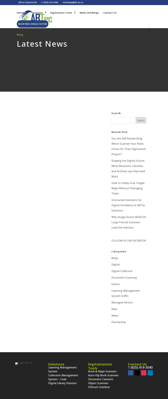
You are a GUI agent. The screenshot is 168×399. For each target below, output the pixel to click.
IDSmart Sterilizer (99, 387)
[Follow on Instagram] (143, 372)
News (114, 315)
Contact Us (110, 12)
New (114, 309)
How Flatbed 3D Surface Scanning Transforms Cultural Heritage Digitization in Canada (60, 262)
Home (20, 12)
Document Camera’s (100, 379)
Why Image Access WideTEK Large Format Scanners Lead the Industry (128, 222)
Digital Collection (122, 271)
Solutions (37, 12)
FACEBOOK (138, 240)
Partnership (118, 322)
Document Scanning (76, 156)
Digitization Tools (61, 12)
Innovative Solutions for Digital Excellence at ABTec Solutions (128, 205)
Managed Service (122, 302)
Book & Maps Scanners (102, 371)
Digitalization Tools (100, 366)
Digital (60, 156)
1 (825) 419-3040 (140, 367)
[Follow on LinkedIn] (150, 372)
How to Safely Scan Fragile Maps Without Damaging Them (128, 188)
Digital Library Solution (62, 383)
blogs (52, 156)
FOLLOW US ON (121, 240)
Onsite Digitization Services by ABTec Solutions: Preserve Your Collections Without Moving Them (60, 145)
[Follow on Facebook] (130, 372)
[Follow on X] (137, 372)
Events (115, 284)
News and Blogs (89, 12)
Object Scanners (98, 383)
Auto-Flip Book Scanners (103, 375)
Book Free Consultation (32, 23)
